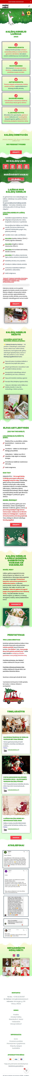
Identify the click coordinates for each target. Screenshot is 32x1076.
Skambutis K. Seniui (16, 1019)
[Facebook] (18, 955)
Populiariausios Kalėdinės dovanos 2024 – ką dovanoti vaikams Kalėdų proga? (15, 779)
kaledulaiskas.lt (13, 750)
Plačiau (5, 748)
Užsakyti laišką (16, 1017)
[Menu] (29, 6)
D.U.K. (16, 1039)
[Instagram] (14, 955)
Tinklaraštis (16, 1022)
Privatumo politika (16, 1041)
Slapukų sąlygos (16, 1046)
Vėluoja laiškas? (16, 1024)
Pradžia (16, 1015)
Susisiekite (16, 1048)
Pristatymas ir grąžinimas (16, 1044)
